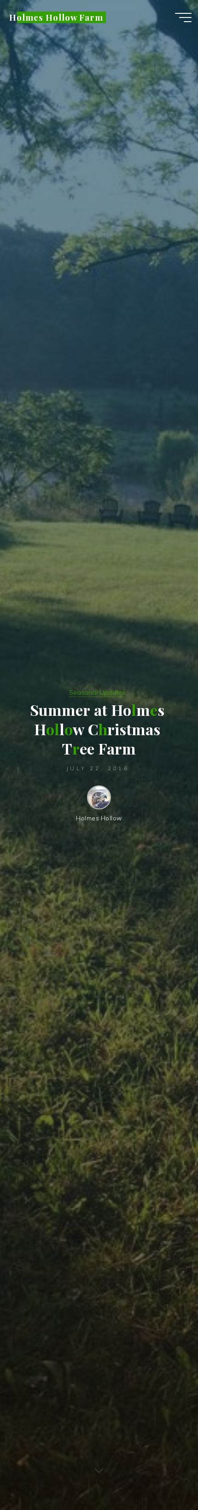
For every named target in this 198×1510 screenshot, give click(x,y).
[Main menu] (183, 17)
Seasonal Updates (97, 692)
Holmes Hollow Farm (56, 17)
